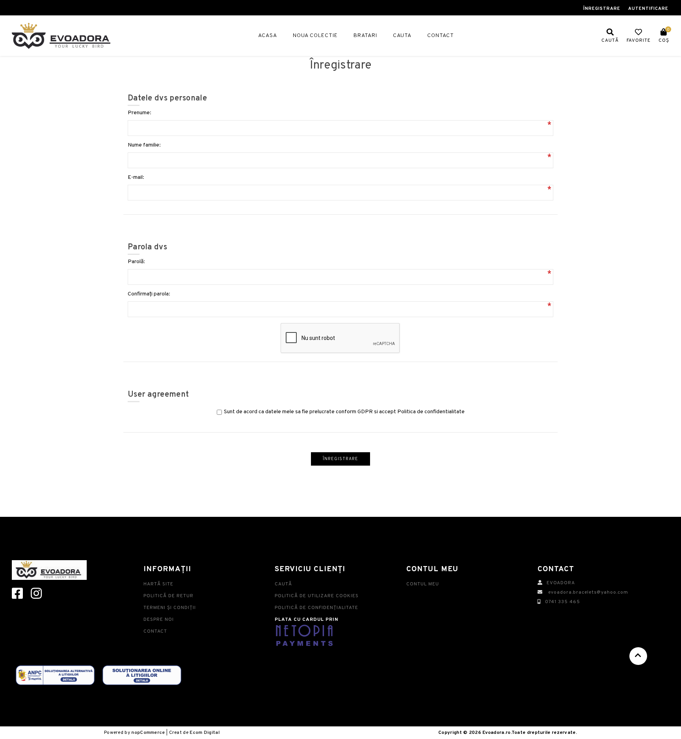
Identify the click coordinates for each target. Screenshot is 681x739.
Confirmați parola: (149, 294)
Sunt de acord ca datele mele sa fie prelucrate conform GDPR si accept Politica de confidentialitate (344, 411)
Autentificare (648, 8)
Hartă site (158, 584)
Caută (283, 584)
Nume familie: (144, 145)
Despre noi (158, 619)
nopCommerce (148, 733)
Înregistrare (601, 8)
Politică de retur (168, 596)
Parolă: (136, 261)
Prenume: (139, 113)
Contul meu (422, 584)
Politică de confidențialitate (316, 608)
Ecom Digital (205, 733)
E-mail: (136, 177)
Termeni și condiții (169, 608)
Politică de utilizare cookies (317, 596)
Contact (155, 631)
